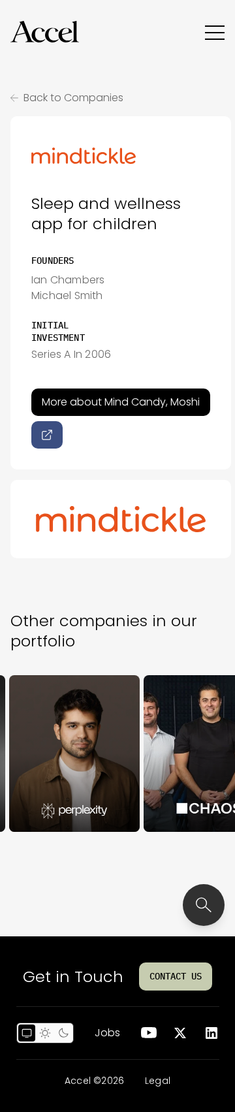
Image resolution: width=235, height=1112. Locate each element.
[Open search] (204, 905)
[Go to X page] (180, 1033)
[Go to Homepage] (44, 32)
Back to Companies (73, 97)
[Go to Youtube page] (149, 1033)
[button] (44, 32)
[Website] (47, 435)
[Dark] (63, 1033)
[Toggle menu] (215, 32)
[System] (26, 1033)
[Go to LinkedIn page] (211, 1033)
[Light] (45, 1033)
